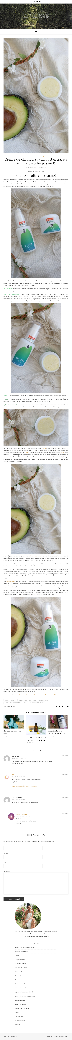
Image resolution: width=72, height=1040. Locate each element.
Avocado (13, 700)
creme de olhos (11, 581)
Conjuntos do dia (20, 959)
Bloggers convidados (21, 951)
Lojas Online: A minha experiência (25, 996)
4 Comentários (42, 167)
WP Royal (14, 1036)
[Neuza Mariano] (36, 16)
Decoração (18, 976)
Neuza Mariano (10, 707)
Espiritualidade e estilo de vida (24, 992)
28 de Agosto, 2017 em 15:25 (23, 816)
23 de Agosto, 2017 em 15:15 (18, 758)
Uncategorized (19, 1016)
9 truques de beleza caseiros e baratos (38, 695)
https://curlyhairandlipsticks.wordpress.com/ (25, 786)
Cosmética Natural (20, 156)
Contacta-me (49, 1036)
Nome (6, 845)
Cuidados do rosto (51, 156)
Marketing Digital (20, 1000)
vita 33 (25, 702)
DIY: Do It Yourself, (21, 988)
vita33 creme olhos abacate (37, 702)
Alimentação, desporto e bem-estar (26, 947)
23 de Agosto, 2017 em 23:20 (18, 776)
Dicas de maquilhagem (21, 984)
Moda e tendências (20, 1004)
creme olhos (32, 700)
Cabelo (17, 955)
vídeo (27, 452)
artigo (62, 452)
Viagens (17, 1024)
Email (6, 854)
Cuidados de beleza (36, 156)
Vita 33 (43, 448)
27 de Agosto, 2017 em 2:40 (18, 799)
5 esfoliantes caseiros (58, 695)
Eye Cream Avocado (43, 700)
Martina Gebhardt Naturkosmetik (13, 702)
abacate (7, 700)
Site (5, 862)
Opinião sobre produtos (22, 1008)
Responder (65, 756)
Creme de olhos (23, 700)
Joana (14, 775)
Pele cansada (22, 695)
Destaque (18, 980)
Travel (17, 1012)
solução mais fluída (35, 556)
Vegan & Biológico (20, 1020)
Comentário (7, 871)
